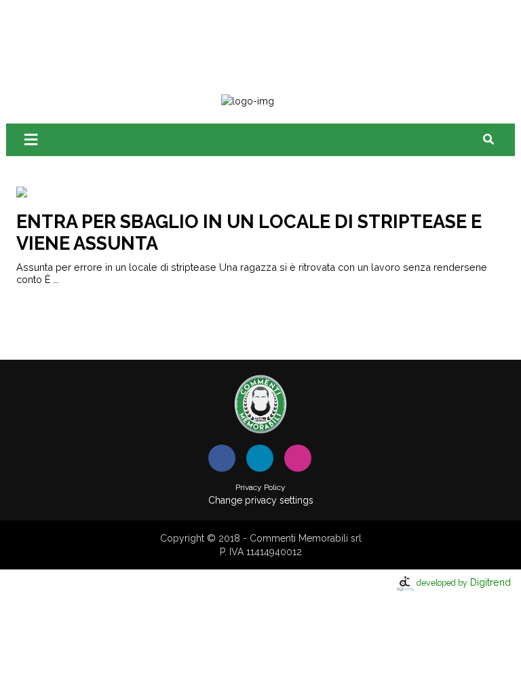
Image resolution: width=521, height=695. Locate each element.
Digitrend (464, 582)
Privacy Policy (260, 487)
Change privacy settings (260, 500)
